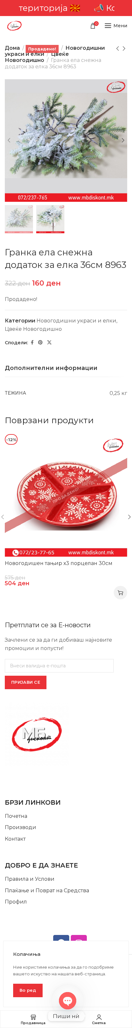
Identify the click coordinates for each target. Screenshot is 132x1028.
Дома (12, 48)
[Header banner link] (66, 8)
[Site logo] (14, 25)
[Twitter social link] (49, 342)
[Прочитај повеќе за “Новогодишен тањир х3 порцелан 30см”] (120, 592)
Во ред (28, 990)
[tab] (51, 368)
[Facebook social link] (32, 342)
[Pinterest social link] (40, 342)
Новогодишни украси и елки (76, 321)
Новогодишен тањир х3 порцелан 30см (58, 563)
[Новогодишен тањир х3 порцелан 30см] (66, 495)
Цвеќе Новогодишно (37, 57)
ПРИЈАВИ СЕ (25, 682)
